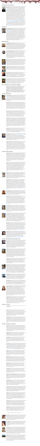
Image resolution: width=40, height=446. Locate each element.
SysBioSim (7, 131)
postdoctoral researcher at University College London (16, 237)
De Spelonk (9, 24)
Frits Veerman (18, 75)
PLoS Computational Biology (10, 21)
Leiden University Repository (20, 229)
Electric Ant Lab (16, 186)
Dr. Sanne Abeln (22, 340)
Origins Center (8, 97)
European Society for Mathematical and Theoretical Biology (13, 20)
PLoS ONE (20, 21)
